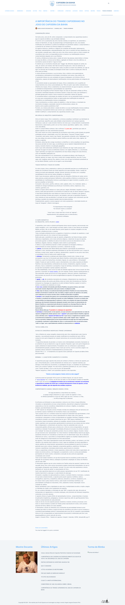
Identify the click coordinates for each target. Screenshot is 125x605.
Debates (45, 10)
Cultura (35, 10)
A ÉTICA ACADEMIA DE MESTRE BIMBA (52, 569)
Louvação (75, 10)
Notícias (87, 10)
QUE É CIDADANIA (46, 566)
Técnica (99, 10)
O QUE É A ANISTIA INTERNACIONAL (51, 580)
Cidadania (28, 10)
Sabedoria (116, 10)
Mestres (93, 10)
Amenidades (20, 10)
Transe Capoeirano (107, 10)
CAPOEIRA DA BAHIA (65, 3)
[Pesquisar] (108, 3)
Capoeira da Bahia (9, 10)
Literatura (68, 10)
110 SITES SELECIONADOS (48, 577)
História (52, 10)
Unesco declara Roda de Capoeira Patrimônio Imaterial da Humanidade (60, 553)
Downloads (61, 10)
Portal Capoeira (42, 602)
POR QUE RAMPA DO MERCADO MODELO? (53, 573)
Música (81, 10)
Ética (40, 10)
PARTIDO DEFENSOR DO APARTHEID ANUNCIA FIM (55, 562)
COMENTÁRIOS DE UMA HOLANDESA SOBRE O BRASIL (56, 584)
